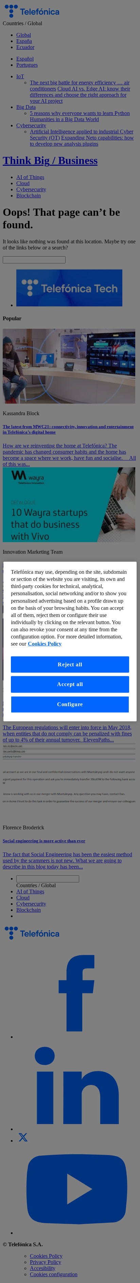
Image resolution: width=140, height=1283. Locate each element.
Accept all (70, 684)
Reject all (70, 664)
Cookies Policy (45, 644)
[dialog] (69, 641)
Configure (70, 704)
